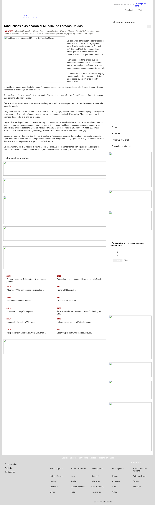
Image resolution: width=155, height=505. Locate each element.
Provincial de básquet (121, 146)
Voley (114, 492)
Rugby (115, 476)
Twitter (141, 10)
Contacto (141, 17)
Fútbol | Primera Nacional (140, 469)
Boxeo (136, 481)
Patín (73, 492)
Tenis (73, 476)
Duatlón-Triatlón (77, 487)
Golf (114, 487)
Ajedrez (74, 481)
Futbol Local (117, 127)
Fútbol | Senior (56, 476)
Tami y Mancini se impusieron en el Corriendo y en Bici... (79, 311)
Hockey (53, 481)
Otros (52, 492)
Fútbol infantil (118, 133)
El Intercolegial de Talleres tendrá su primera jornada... (26, 279)
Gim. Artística (97, 487)
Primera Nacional (30, 18)
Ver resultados (130, 260)
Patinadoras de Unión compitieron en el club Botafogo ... (80, 279)
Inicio (9, 17)
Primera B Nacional (120, 140)
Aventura (116, 481)
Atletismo (95, 481)
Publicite (131, 17)
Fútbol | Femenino (78, 468)
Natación (137, 487)
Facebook (129, 10)
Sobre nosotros (118, 17)
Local (25, 15)
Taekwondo (96, 492)
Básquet (95, 476)
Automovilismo (139, 476)
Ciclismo (54, 487)
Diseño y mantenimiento (103, 502)
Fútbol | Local (118, 468)
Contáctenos (10, 472)
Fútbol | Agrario (56, 468)
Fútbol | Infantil (97, 468)
